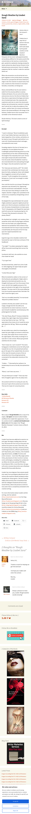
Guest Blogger (17, 20)
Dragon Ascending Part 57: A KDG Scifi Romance (14, 776)
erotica (9, 22)
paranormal (9, 24)
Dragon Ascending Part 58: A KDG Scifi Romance (14, 774)
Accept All (15, 801)
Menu (3, 9)
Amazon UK (5, 402)
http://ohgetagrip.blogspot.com (12, 505)
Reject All (15, 810)
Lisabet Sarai (22, 22)
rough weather (21, 24)
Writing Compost (8, 538)
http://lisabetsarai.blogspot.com (12, 501)
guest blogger (15, 22)
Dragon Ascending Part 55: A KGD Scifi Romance (14, 782)
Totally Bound (6, 396)
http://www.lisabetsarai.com (10, 497)
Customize (15, 806)
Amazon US (5, 400)
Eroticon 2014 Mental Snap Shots (17, 540)
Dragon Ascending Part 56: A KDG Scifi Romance (14, 779)
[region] (15, 799)
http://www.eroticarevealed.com (11, 509)
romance (15, 24)
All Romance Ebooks (8, 398)
